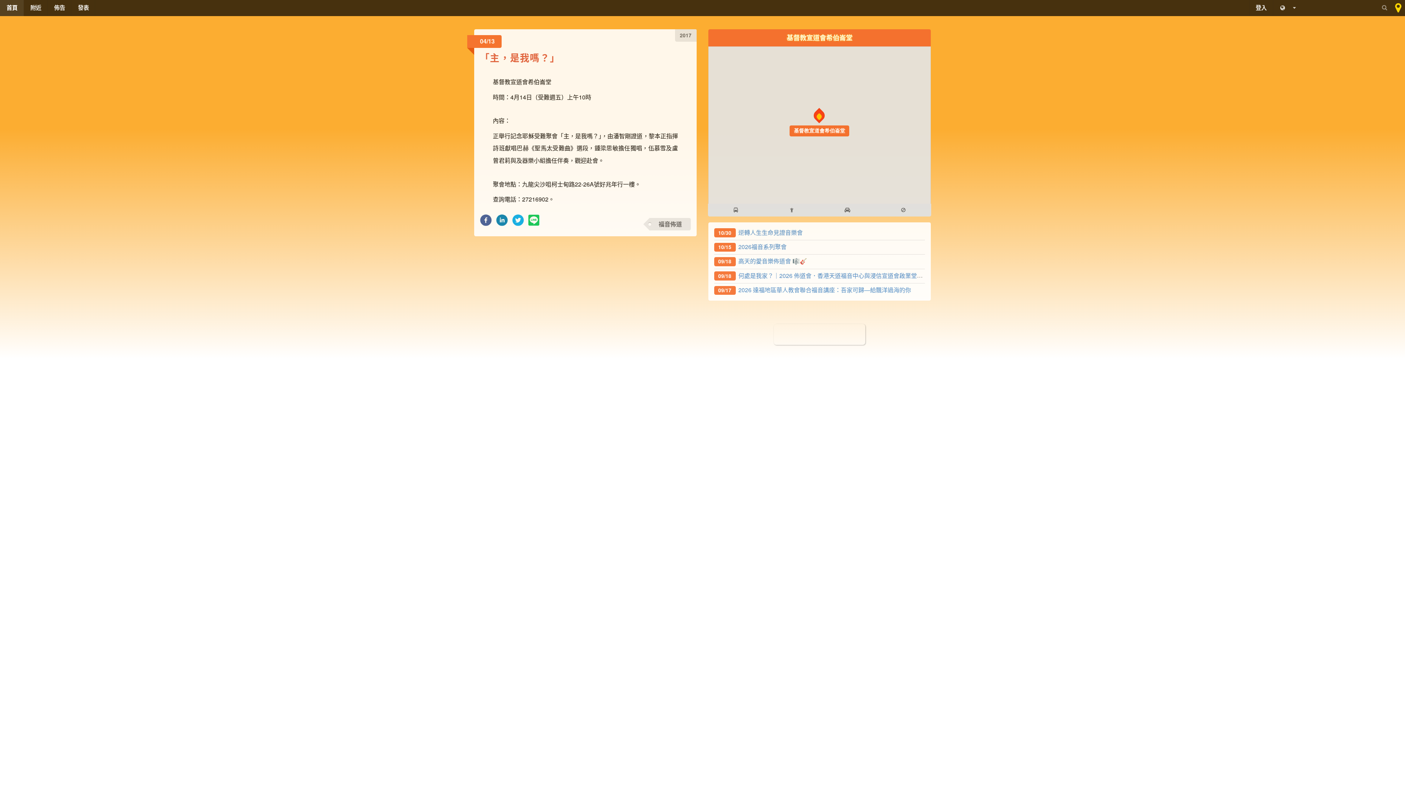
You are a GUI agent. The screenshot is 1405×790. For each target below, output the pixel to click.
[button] (486, 222)
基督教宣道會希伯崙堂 (820, 37)
